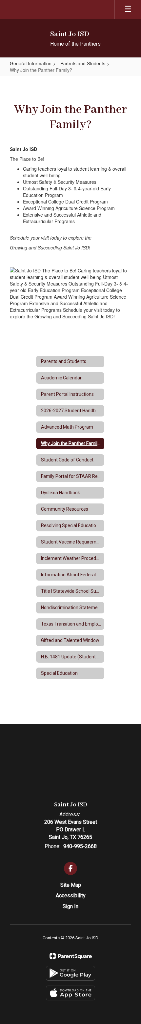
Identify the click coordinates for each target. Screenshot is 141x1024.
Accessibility (71, 895)
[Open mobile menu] (128, 9)
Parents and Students (82, 63)
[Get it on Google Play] (70, 973)
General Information (30, 63)
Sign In (70, 906)
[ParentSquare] (70, 956)
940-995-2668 (80, 846)
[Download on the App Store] (70, 993)
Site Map (70, 885)
